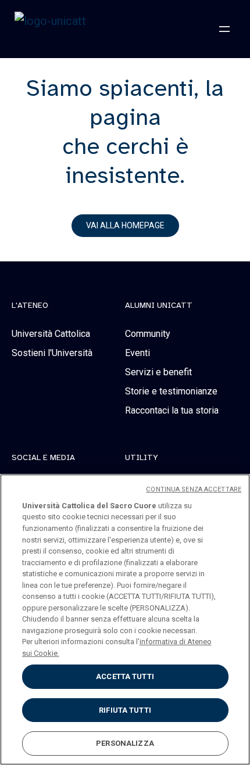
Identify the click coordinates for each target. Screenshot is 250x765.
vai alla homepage (125, 225)
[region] (125, 619)
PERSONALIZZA (125, 743)
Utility (141, 458)
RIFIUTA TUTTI (125, 710)
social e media (43, 458)
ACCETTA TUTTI (125, 676)
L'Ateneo (30, 305)
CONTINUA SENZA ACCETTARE (193, 489)
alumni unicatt (158, 305)
